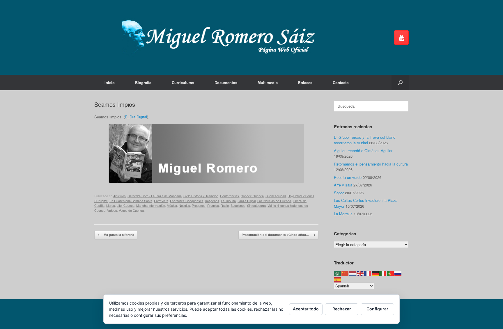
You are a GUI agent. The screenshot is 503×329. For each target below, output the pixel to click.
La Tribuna (228, 200)
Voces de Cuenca (131, 210)
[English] (360, 273)
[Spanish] (337, 279)
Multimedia (268, 82)
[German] (375, 273)
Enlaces (305, 82)
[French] (368, 273)
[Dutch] (353, 273)
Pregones (199, 205)
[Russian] (398, 273)
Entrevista (161, 200)
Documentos (226, 82)
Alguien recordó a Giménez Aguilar (363, 150)
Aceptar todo (306, 308)
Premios (213, 205)
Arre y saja (343, 185)
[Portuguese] (390, 273)
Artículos (119, 195)
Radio (225, 205)
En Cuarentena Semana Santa (130, 200)
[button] (400, 82)
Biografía (143, 82)
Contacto (341, 82)
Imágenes (212, 200)
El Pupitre (101, 200)
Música (172, 205)
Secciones (238, 205)
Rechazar (341, 308)
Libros (110, 205)
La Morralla (343, 213)
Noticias (184, 205)
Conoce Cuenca (252, 195)
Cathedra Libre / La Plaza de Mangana (154, 195)
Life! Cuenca (125, 205)
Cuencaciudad (275, 195)
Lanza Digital (247, 200)
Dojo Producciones (301, 195)
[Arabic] (337, 273)
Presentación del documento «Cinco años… (278, 234)
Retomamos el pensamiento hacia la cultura (371, 164)
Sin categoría (256, 205)
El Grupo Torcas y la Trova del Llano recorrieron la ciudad (364, 140)
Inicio (110, 82)
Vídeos (112, 210)
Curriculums (183, 82)
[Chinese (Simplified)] (345, 273)
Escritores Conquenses (186, 200)
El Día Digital (136, 117)
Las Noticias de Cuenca (274, 200)
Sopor (339, 192)
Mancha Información (150, 205)
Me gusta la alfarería (116, 234)
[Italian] (383, 273)
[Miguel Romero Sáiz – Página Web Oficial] (221, 37)
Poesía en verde (348, 177)
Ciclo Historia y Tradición (200, 195)
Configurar (377, 308)
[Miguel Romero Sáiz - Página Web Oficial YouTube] (401, 37)
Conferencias (229, 195)
